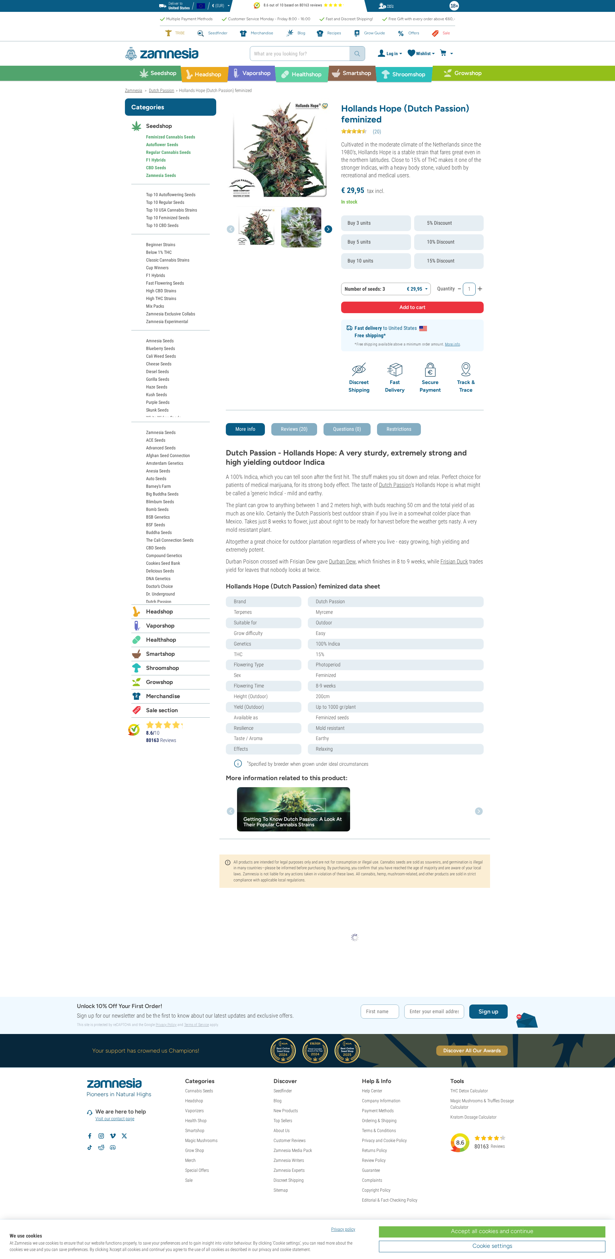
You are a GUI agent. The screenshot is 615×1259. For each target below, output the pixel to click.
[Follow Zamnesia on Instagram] (101, 1136)
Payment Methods (378, 1110)
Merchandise (163, 696)
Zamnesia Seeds (161, 175)
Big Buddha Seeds (162, 493)
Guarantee (371, 1170)
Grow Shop (194, 1150)
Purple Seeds (157, 402)
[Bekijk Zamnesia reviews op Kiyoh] (134, 730)
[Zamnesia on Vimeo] (113, 1136)
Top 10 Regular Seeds (165, 202)
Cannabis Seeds (199, 1090)
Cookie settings (492, 1245)
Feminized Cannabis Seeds (170, 136)
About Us (282, 1130)
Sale (189, 1180)
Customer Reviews (290, 1140)
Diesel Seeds (157, 371)
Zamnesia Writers (289, 1160)
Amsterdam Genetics (164, 463)
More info (452, 344)
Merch (190, 1160)
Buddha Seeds (159, 532)
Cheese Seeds (158, 363)
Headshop (159, 611)
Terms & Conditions (379, 1130)
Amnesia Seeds (160, 340)
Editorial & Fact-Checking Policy (389, 1200)
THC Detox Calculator (469, 1090)
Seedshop (159, 125)
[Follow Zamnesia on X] (124, 1136)
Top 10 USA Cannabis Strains (171, 210)
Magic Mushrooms (201, 1140)
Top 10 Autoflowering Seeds (170, 194)
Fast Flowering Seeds (165, 283)
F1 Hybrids (156, 160)
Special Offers (197, 1170)
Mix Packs (155, 306)
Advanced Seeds (161, 447)
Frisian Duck (454, 561)
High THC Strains (161, 298)
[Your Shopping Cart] (447, 53)
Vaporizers (194, 1110)
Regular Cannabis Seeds (168, 152)
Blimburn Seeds (160, 501)
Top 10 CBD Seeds (162, 225)
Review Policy (374, 1160)
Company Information (381, 1100)
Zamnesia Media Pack (293, 1150)
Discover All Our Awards (472, 1050)
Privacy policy (343, 1229)
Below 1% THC (159, 252)
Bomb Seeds (157, 509)
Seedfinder (283, 1090)
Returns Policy (374, 1150)
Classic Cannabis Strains (167, 260)
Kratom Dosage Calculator (473, 1117)
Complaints (372, 1180)
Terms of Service (196, 1024)
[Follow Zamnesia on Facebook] (89, 1136)
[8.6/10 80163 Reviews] (167, 725)
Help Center (372, 1090)
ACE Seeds (155, 440)
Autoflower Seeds (162, 144)
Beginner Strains (160, 244)
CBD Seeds (156, 167)
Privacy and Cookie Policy (384, 1140)
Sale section (162, 710)
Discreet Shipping (289, 1180)
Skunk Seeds (157, 410)
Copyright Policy (376, 1190)
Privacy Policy (166, 1024)
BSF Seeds (155, 524)
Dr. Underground (160, 593)
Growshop (159, 682)
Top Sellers (283, 1120)
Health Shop (196, 1120)
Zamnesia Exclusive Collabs (170, 313)
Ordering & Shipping (379, 1120)
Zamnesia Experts (289, 1170)
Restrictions (399, 429)
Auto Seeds (156, 478)
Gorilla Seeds (157, 379)
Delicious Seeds (160, 570)
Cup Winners (157, 267)
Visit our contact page (114, 1118)
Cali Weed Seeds (161, 356)
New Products (286, 1110)
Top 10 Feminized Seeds (167, 217)
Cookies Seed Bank (163, 563)
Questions (347, 429)
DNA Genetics (158, 578)
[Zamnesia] (182, 53)
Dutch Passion (395, 484)
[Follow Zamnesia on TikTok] (89, 1147)
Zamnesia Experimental (167, 321)
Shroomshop (162, 667)
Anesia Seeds (158, 470)
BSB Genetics (158, 517)
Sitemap (281, 1190)
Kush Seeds (156, 394)
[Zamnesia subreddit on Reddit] (101, 1147)
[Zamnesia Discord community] (113, 1147)
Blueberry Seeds (160, 348)
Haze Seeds (156, 386)
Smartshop (160, 653)
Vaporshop (160, 625)
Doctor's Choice (159, 586)
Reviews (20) (294, 429)
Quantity (446, 289)
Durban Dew (342, 561)
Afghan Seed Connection (168, 455)
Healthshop (161, 639)
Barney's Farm (158, 486)
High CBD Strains (161, 290)
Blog (278, 1100)
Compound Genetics (164, 555)
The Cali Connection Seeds (169, 540)
